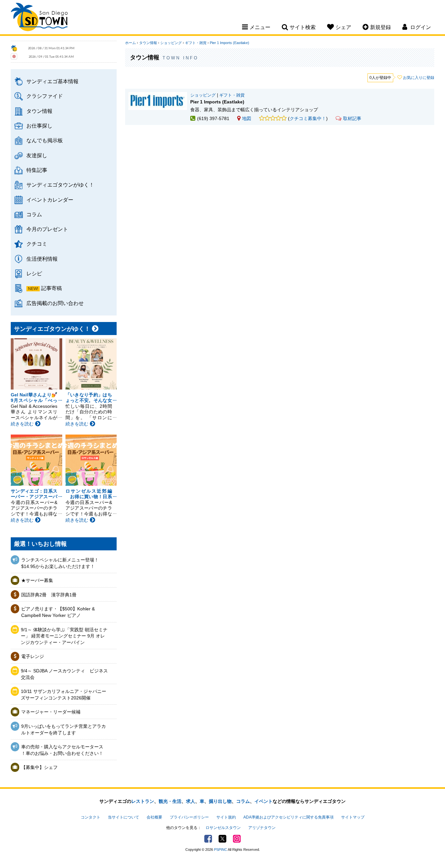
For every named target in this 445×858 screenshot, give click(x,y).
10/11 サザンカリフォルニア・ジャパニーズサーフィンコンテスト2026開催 (63, 694)
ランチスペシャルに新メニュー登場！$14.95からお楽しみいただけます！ (60, 563)
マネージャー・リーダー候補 (50, 711)
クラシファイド (44, 96)
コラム (34, 214)
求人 (190, 801)
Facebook (208, 839)
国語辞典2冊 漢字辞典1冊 (49, 594)
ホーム (130, 43)
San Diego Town (39, 18)
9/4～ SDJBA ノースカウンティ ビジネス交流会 (64, 674)
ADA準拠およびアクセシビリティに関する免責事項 (288, 817)
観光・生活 (170, 801)
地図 (246, 118)
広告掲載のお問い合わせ (55, 303)
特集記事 (36, 170)
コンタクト (90, 817)
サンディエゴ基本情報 (52, 81)
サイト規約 (226, 817)
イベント (263, 801)
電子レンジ (32, 656)
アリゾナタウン (262, 827)
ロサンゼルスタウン (223, 827)
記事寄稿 (51, 288)
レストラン (142, 801)
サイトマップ (353, 817)
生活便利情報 (42, 259)
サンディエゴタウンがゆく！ (60, 185)
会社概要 (154, 817)
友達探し (36, 155)
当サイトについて (123, 817)
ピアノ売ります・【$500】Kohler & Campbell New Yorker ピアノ (58, 612)
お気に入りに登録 (418, 77)
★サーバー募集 (37, 580)
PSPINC (220, 849)
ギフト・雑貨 (196, 43)
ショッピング (171, 43)
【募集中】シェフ (39, 767)
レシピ (34, 273)
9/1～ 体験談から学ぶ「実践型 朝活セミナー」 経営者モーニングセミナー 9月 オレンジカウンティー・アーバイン (64, 636)
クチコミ (36, 244)
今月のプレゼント (47, 229)
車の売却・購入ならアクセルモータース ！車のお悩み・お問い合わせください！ (62, 750)
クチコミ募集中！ (308, 118)
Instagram (237, 839)
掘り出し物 (220, 801)
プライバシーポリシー (189, 817)
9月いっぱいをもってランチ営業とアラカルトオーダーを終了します (63, 729)
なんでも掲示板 (44, 140)
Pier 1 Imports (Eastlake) (229, 43)
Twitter (222, 839)
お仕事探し (39, 126)
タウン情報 (39, 111)
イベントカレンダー (49, 200)
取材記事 (352, 118)
